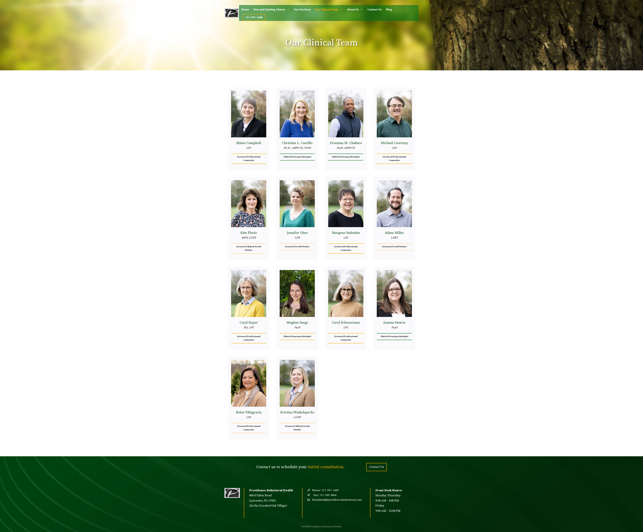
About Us (353, 9)
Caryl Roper (249, 323)
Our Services (302, 9)
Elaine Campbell (248, 143)
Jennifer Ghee (297, 233)
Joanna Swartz (394, 323)
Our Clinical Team (326, 9)
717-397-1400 (254, 17)
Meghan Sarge (297, 323)
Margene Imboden (346, 233)
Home (245, 9)
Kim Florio (248, 233)
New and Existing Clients (269, 9)
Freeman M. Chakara (346, 143)
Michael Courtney (394, 143)
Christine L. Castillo (297, 143)
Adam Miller (394, 233)
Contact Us (374, 9)
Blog (389, 9)
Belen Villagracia (248, 412)
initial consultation (325, 467)
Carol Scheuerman (346, 323)
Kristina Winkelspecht (297, 412)
